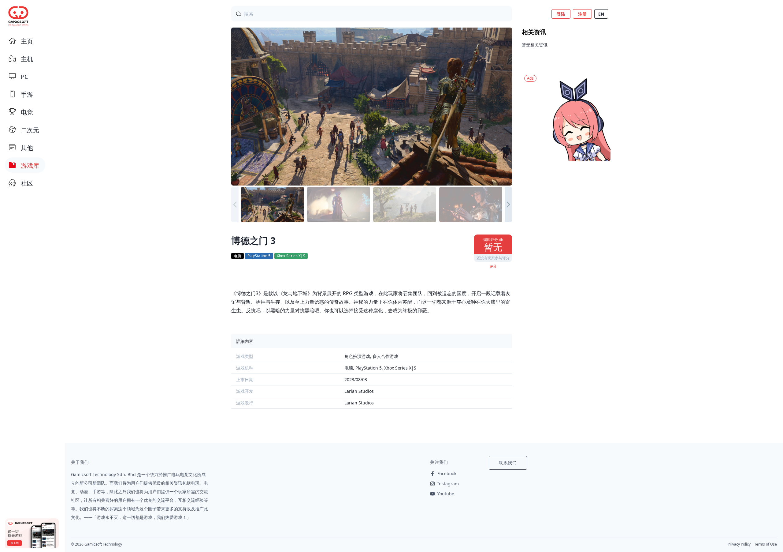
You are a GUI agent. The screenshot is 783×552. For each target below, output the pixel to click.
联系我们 (508, 463)
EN (601, 14)
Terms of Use (765, 544)
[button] (508, 204)
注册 (582, 14)
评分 (493, 266)
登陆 (561, 14)
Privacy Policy (739, 544)
